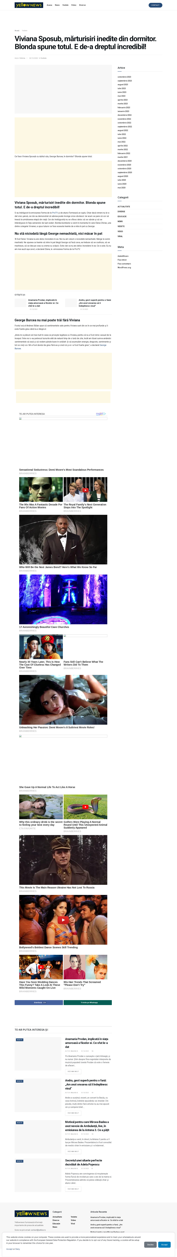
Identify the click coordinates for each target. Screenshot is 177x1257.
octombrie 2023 (124, 77)
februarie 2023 (124, 107)
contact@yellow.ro (38, 1230)
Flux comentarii (124, 264)
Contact (155, 5)
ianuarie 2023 (123, 111)
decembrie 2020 (125, 161)
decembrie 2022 (125, 115)
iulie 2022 (122, 134)
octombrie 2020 (124, 169)
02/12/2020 (33, 58)
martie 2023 (123, 104)
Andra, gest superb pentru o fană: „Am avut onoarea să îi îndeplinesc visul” (95, 303)
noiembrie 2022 (124, 119)
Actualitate (124, 207)
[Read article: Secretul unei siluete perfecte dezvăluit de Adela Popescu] (38, 1175)
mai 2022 (121, 142)
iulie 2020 (122, 180)
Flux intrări (122, 260)
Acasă (17, 31)
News (57, 5)
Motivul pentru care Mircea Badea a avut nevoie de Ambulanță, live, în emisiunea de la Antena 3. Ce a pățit (87, 1126)
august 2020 (123, 176)
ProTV (55, 213)
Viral (120, 236)
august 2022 (123, 130)
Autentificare (123, 256)
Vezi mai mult (74, 1070)
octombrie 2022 (124, 123)
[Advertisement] (88, 20)
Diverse (82, 5)
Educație (122, 216)
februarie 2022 (124, 153)
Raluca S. (74, 1051)
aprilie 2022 (123, 146)
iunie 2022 (122, 138)
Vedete (65, 5)
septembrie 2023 (125, 81)
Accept (9, 1249)
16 (92, 1051)
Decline (150, 1244)
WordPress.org (124, 267)
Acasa (49, 5)
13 (92, 1092)
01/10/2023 (33, 309)
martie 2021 (123, 157)
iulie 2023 (122, 88)
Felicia (22, 58)
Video (73, 5)
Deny (17, 1249)
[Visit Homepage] (29, 5)
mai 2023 (121, 96)
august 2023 (123, 85)
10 (92, 1134)
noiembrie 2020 (124, 165)
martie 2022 (123, 149)
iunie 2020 (122, 184)
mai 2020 (121, 188)
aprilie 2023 (123, 100)
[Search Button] (144, 5)
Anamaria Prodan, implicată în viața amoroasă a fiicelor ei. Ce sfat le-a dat (43, 303)
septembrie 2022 (125, 127)
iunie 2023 (122, 92)
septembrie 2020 (125, 172)
